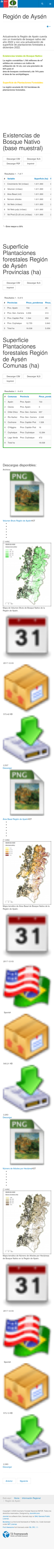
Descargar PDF (13, 163)
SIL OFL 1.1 (33, 1527)
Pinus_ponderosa (34, 302)
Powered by (15, 1534)
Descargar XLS (33, 158)
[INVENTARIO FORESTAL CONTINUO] (9, 4)
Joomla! (6, 1516)
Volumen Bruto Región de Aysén (17, 520)
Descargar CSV (13, 158)
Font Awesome (8, 1527)
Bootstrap (6, 1522)
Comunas (12, 396)
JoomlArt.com (34, 1513)
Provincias (12, 302)
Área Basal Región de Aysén (15, 819)
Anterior (9, 1481)
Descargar (7, 768)
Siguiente (24, 1481)
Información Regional (31, 1498)
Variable (11, 178)
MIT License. (12, 1524)
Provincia (24, 396)
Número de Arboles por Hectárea (17, 1168)
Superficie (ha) (41, 178)
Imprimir (30, 163)
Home (16, 1498)
